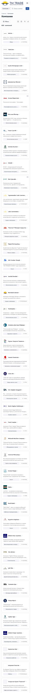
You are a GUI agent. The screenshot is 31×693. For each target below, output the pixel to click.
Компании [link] (10, 13)
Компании (5, 8)
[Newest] (18, 21)
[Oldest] (21, 21)
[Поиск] (27, 8)
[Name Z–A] (28, 21)
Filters (7, 21)
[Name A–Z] (24, 21)
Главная (4, 13)
